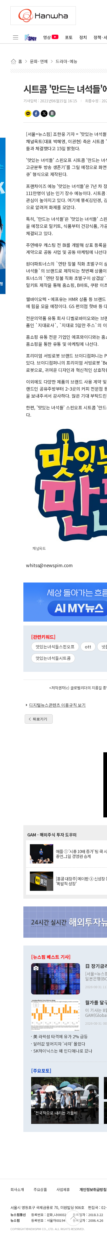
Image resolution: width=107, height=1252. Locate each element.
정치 (83, 37)
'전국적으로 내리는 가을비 (55, 1112)
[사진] (55, 978)
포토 (69, 37)
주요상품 (40, 1189)
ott (88, 646)
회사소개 (17, 1189)
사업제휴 (63, 1189)
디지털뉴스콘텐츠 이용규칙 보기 (57, 705)
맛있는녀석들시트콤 (53, 658)
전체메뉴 (15, 37)
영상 (47, 37)
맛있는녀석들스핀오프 (55, 646)
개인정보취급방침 (92, 1189)
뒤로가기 (40, 719)
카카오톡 (28, 113)
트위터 (44, 113)
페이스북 (36, 113)
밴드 (52, 113)
